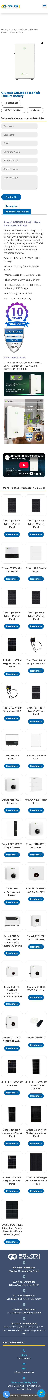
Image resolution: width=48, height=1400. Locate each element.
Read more (12, 534)
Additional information (17, 211)
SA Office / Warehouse (24, 1282)
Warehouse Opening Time (24, 1382)
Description (11, 206)
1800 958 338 (24, 1358)
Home (4, 29)
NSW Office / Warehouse (24, 1309)
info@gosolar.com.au (24, 1372)
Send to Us (11, 197)
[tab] (11, 206)
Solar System (15, 29)
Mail (24, 1368)
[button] (44, 6)
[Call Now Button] (6, 1394)
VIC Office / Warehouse (24, 1295)
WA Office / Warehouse (24, 1267)
